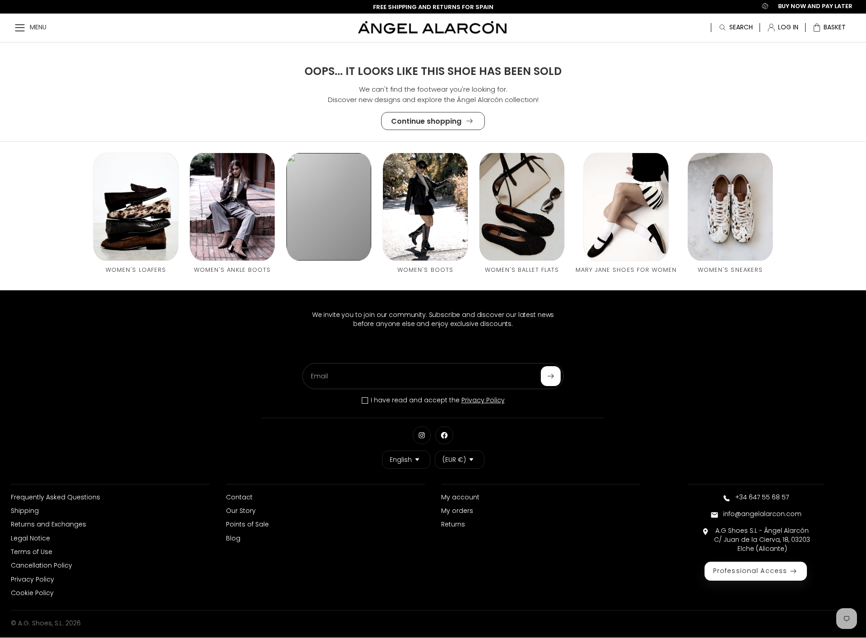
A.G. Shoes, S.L (40, 623)
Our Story (241, 510)
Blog (233, 538)
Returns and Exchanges (48, 524)
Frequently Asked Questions (55, 497)
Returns (453, 524)
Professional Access (750, 570)
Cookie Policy (32, 592)
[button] (829, 27)
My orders (457, 510)
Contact (239, 497)
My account (460, 497)
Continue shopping (426, 121)
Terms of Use (31, 551)
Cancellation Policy (41, 565)
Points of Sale (247, 524)
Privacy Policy (483, 400)
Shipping (25, 510)
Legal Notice (30, 538)
